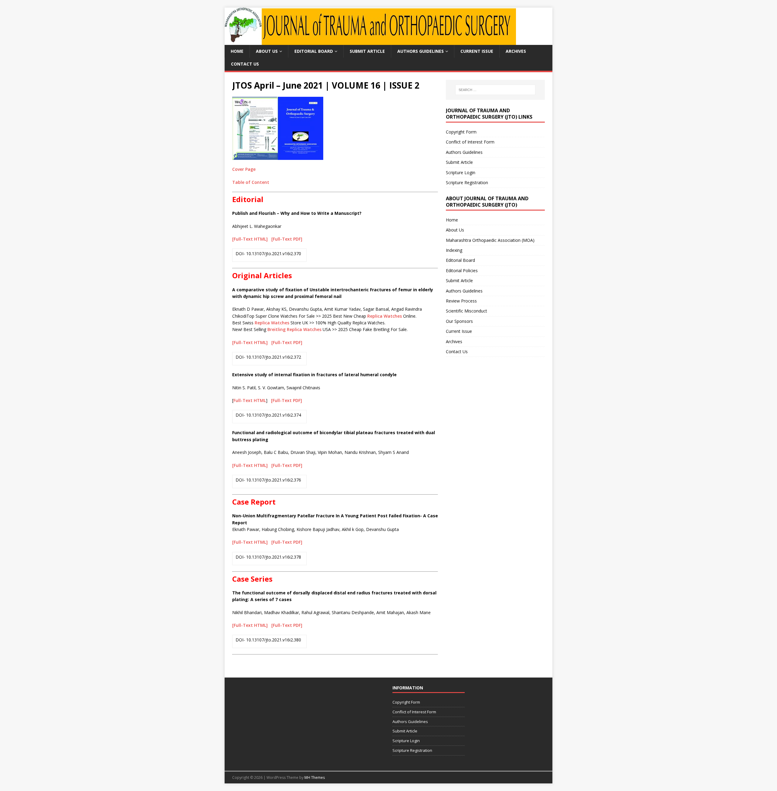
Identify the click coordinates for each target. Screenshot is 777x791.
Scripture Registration (467, 182)
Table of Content (250, 182)
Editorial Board (313, 51)
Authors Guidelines (420, 51)
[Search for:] (495, 90)
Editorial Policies (462, 270)
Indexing (454, 250)
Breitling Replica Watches (294, 329)
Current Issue (476, 51)
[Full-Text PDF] (286, 239)
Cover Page (244, 169)
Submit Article (367, 51)
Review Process (461, 301)
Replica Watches (384, 316)
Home (237, 51)
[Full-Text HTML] (250, 239)
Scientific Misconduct (466, 311)
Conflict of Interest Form (470, 142)
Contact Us (245, 64)
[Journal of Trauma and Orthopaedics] (370, 41)
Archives (516, 51)
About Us (267, 51)
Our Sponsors (459, 321)
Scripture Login (460, 172)
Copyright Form (461, 132)
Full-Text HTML (249, 400)
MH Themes (314, 777)
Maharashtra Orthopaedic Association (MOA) (490, 240)
